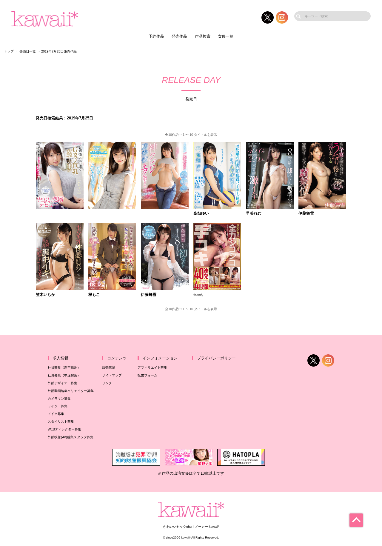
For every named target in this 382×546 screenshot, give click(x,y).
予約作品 (156, 36)
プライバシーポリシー (216, 358)
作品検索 (202, 36)
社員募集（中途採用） (64, 375)
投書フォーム (147, 375)
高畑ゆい (201, 214)
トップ (9, 51)
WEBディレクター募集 (64, 429)
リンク (107, 383)
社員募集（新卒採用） (64, 367)
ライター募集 (57, 406)
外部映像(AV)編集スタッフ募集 (70, 437)
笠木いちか (45, 295)
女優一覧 (225, 36)
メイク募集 (56, 414)
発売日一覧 (27, 51)
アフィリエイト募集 (152, 367)
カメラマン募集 (59, 398)
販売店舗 (108, 367)
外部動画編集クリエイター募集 (71, 391)
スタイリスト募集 (61, 421)
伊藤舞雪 (306, 214)
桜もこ (94, 295)
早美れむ (253, 214)
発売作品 (179, 36)
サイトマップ (112, 375)
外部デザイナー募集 (62, 383)
